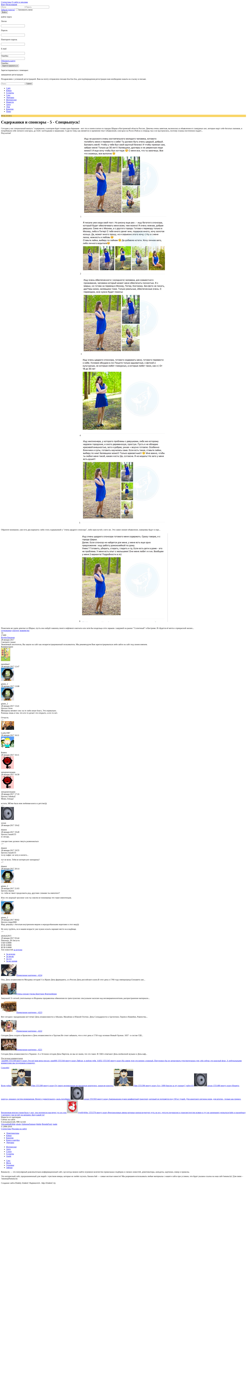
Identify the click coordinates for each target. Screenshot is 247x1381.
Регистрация (11, 4)
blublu (38, 1124)
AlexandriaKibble (8, 1124)
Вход (3, 4)
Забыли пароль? (8, 10)
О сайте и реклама (20, 2)
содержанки (6, 630)
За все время (11, 961)
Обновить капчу (8, 61)
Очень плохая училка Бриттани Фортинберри (36, 994)
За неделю (10, 954)
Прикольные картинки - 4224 (29, 975)
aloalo (18, 1124)
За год (9, 959)
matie (55, 1124)
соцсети (15, 630)
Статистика (6, 2)
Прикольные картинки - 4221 (29, 1049)
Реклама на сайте (19, 1129)
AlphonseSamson (28, 1124)
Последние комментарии (12, 1058)
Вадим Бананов (8, 637)
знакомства (24, 630)
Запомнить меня (25, 10)
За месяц (10, 956)
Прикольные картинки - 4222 (29, 1031)
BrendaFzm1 (47, 1124)
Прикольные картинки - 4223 (29, 1012)
